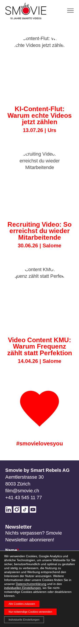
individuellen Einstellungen (22, 588)
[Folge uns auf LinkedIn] (8, 510)
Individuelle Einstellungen (24, 619)
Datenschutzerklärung (31, 584)
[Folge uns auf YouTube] (33, 510)
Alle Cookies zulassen (22, 603)
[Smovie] (27, 11)
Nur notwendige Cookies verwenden (30, 611)
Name (12, 550)
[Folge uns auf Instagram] (16, 510)
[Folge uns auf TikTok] (25, 510)
